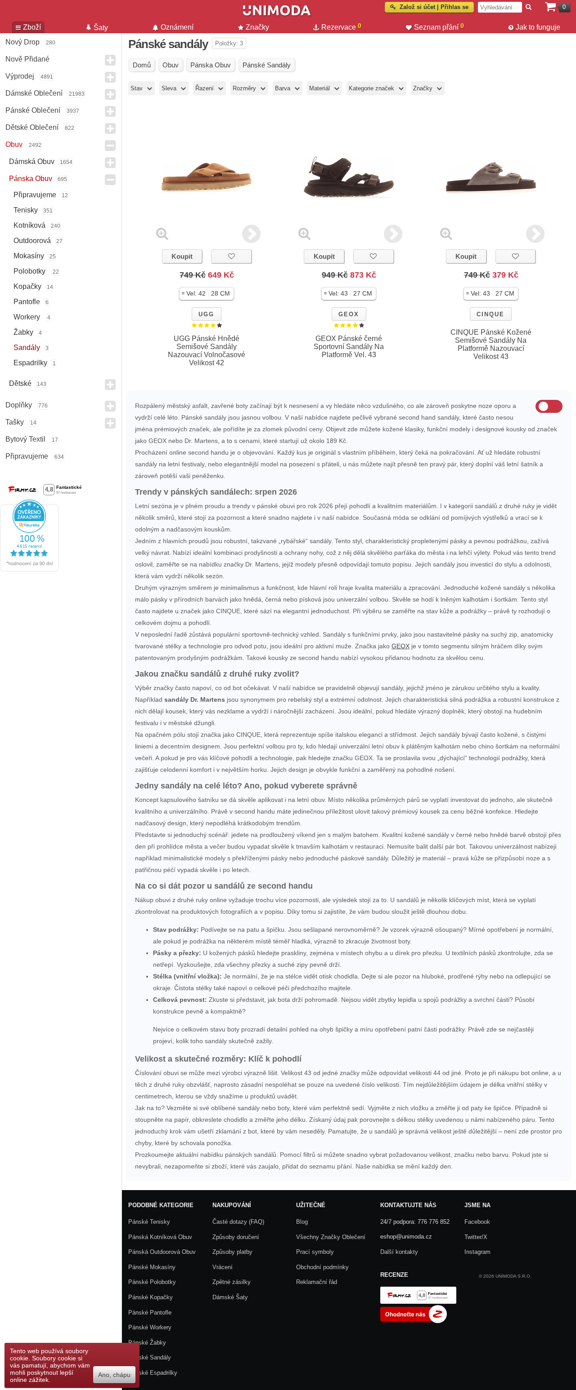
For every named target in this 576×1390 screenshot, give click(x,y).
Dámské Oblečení (34, 93)
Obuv (13, 144)
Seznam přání (439, 26)
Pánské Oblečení (32, 110)
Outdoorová (32, 240)
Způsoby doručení (235, 1237)
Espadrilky (30, 363)
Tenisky (26, 210)
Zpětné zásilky (231, 1282)
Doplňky (18, 405)
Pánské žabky (147, 1342)
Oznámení (177, 27)
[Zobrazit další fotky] (251, 233)
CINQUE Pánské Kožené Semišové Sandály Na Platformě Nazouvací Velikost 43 (490, 344)
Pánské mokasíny (152, 1267)
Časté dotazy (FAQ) (238, 1221)
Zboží (32, 27)
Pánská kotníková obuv (160, 1237)
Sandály (27, 347)
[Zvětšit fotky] (162, 233)
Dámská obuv (31, 161)
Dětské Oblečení (31, 127)
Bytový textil (25, 439)
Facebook (477, 1221)
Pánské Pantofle (149, 1312)
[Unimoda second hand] (276, 14)
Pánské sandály (149, 1357)
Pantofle (27, 301)
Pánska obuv (30, 178)
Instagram (477, 1251)
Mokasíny (29, 256)
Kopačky (27, 286)
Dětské (20, 383)
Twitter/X (475, 1237)
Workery (28, 317)
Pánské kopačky (150, 1297)
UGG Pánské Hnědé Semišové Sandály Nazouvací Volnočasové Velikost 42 (206, 351)
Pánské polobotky (152, 1282)
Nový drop (22, 42)
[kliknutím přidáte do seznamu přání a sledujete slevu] (231, 256)
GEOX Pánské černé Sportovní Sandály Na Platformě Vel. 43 (349, 347)
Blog (302, 1221)
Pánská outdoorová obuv (162, 1251)
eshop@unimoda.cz (406, 1236)
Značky (257, 27)
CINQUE (490, 314)
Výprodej (19, 76)
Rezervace (341, 26)
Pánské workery (149, 1327)
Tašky (14, 422)
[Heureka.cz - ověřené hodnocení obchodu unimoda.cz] (29, 569)
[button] (206, 293)
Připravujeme (35, 195)
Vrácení (222, 1267)
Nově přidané (27, 59)
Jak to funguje (538, 27)
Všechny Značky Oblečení (330, 1237)
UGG (206, 314)
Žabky (23, 332)
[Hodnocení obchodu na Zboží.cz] (413, 1321)
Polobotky (30, 271)
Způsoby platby (232, 1251)
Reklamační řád (316, 1282)
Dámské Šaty (230, 1297)
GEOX (348, 314)
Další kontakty (399, 1251)
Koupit (182, 256)
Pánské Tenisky (149, 1221)
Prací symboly (315, 1251)
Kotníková (29, 225)
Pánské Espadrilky (152, 1372)
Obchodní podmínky (322, 1267)
